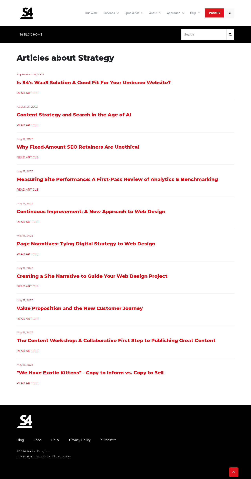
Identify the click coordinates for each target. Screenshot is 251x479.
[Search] (229, 12)
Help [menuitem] (55, 440)
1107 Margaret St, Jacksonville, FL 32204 (44, 456)
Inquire (214, 12)
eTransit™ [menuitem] (108, 440)
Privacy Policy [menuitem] (80, 440)
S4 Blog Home (30, 34)
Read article (27, 93)
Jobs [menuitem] (37, 440)
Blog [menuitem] (20, 440)
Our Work (91, 13)
